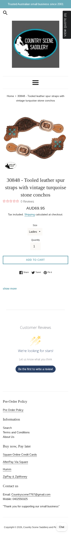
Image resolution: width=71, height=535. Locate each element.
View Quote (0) (65, 25)
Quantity (35, 240)
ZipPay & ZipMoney (15, 476)
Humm (7, 469)
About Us (8, 436)
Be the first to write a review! (35, 369)
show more (10, 288)
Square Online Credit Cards (20, 454)
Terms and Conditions (16, 432)
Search (7, 427)
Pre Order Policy (13, 410)
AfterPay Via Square (15, 461)
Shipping (29, 214)
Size (35, 225)
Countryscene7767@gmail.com (31, 494)
